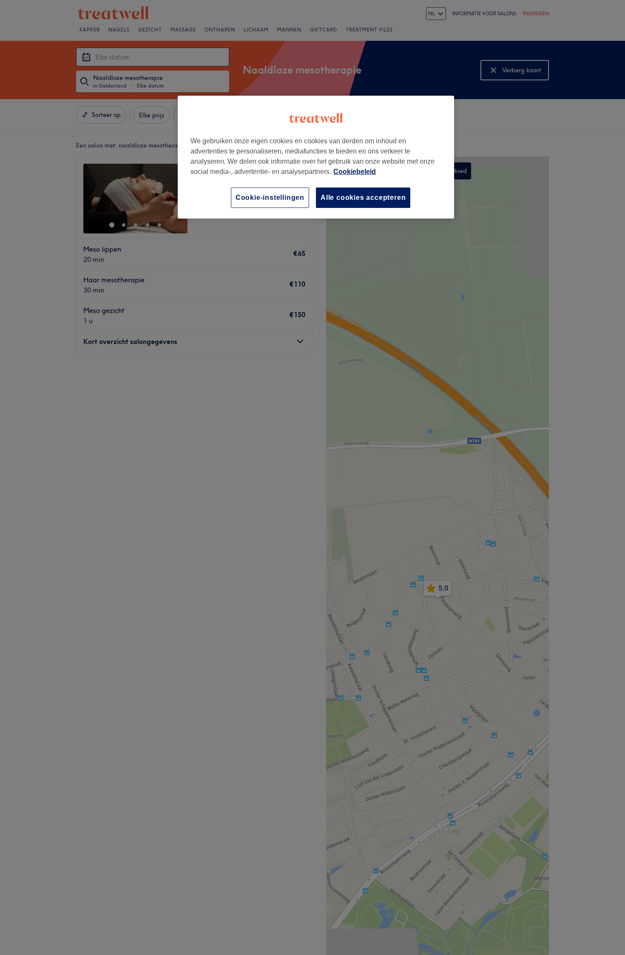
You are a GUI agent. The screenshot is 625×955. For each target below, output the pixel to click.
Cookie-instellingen (270, 197)
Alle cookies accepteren (363, 197)
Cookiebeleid (354, 171)
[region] (316, 157)
